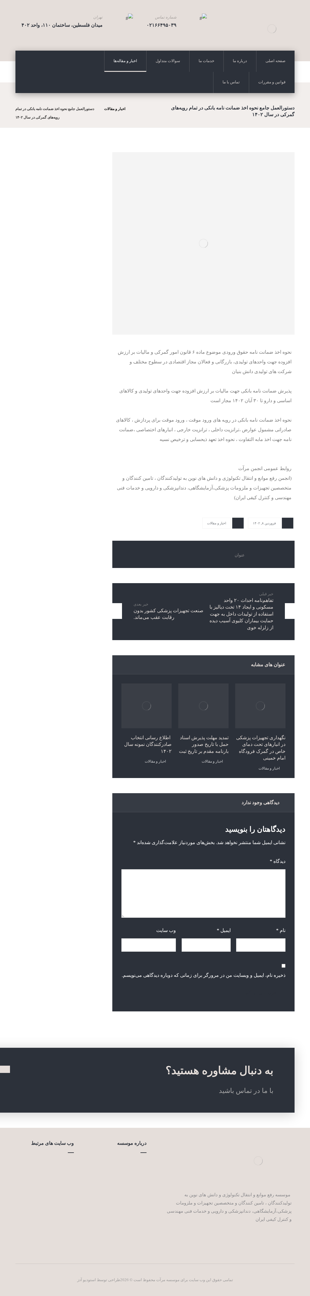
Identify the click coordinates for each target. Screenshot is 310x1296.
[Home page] (136, 109)
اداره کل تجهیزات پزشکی (43, 1221)
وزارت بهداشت (52, 1173)
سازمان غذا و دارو (50, 1192)
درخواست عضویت (122, 1202)
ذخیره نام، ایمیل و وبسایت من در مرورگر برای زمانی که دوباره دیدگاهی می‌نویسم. (203, 975)
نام (280, 930)
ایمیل (224, 930)
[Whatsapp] (277, 1237)
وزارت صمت (55, 1163)
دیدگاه (277, 861)
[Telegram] (287, 1237)
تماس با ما (130, 1183)
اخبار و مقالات (216, 523)
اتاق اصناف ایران (51, 1183)
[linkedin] (268, 1237)
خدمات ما (130, 1173)
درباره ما (131, 1163)
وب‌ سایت (166, 930)
